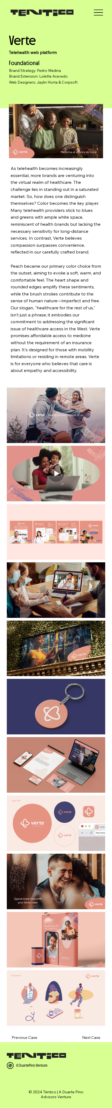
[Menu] (98, 12)
